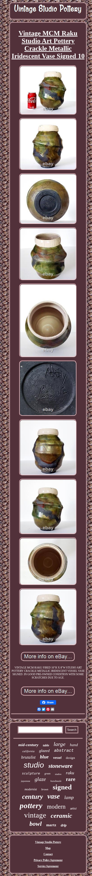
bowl (35, 823)
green (47, 773)
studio (34, 765)
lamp (69, 797)
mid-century (28, 745)
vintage (35, 815)
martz (51, 825)
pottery (31, 805)
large (59, 744)
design (70, 757)
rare (70, 779)
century (32, 796)
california (28, 751)
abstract (64, 750)
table (46, 745)
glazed (44, 750)
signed (62, 787)
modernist (31, 789)
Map (48, 848)
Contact (48, 854)
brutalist (28, 757)
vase (53, 796)
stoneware (60, 766)
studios (58, 774)
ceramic (61, 815)
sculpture (31, 773)
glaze (40, 779)
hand (74, 745)
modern (56, 806)
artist (73, 808)
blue (44, 757)
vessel (57, 758)
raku (70, 772)
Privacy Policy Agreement (48, 860)
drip (64, 825)
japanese (25, 781)
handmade (55, 781)
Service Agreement (48, 866)
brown (44, 789)
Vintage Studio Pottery (48, 842)
